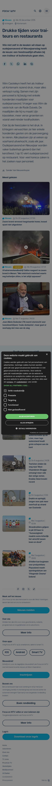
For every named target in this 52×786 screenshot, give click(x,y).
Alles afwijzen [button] (26, 423)
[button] (26, 385)
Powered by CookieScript (39, 432)
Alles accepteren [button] (27, 416)
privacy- (10, 382)
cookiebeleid (22, 382)
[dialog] (26, 392)
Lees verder (32, 382)
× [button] (47, 354)
